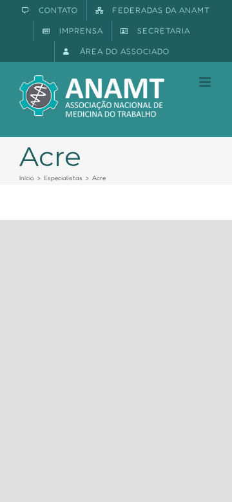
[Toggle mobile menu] (206, 82)
